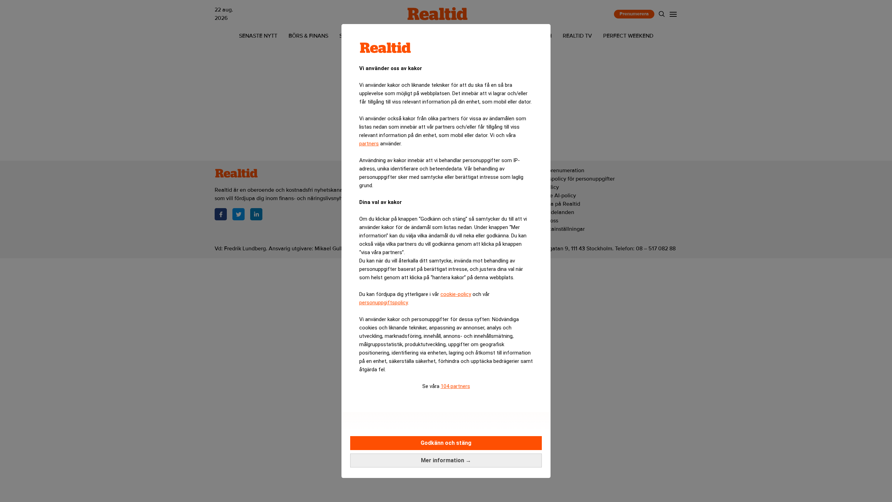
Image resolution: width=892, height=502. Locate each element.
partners (369, 143)
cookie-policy (455, 294)
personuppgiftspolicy (383, 302)
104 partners (455, 386)
